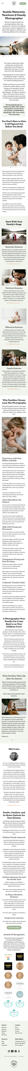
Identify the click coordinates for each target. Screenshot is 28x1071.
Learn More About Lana (13, 805)
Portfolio (17, 1029)
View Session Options (14, 927)
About (16, 1027)
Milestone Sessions (14, 327)
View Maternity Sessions (13, 264)
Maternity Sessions (14, 247)
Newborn (4, 1029)
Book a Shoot (22, 3)
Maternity (4, 1027)
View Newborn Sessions (13, 303)
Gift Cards (4, 1035)
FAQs (3, 1043)
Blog (3, 1041)
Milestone (4, 1031)
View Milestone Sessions (13, 344)
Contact (17, 1031)
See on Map (18, 1045)
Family (3, 1033)
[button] (3, 56)
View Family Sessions (13, 389)
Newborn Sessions (14, 288)
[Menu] (3, 3)
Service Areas (18, 1033)
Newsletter (4, 1045)
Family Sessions (14, 368)
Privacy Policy (21, 1056)
